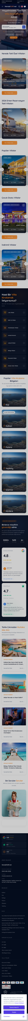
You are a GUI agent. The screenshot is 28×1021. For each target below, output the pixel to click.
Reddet (14, 1012)
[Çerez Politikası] (19, 1003)
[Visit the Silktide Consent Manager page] (23, 1016)
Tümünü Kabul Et (14, 1007)
